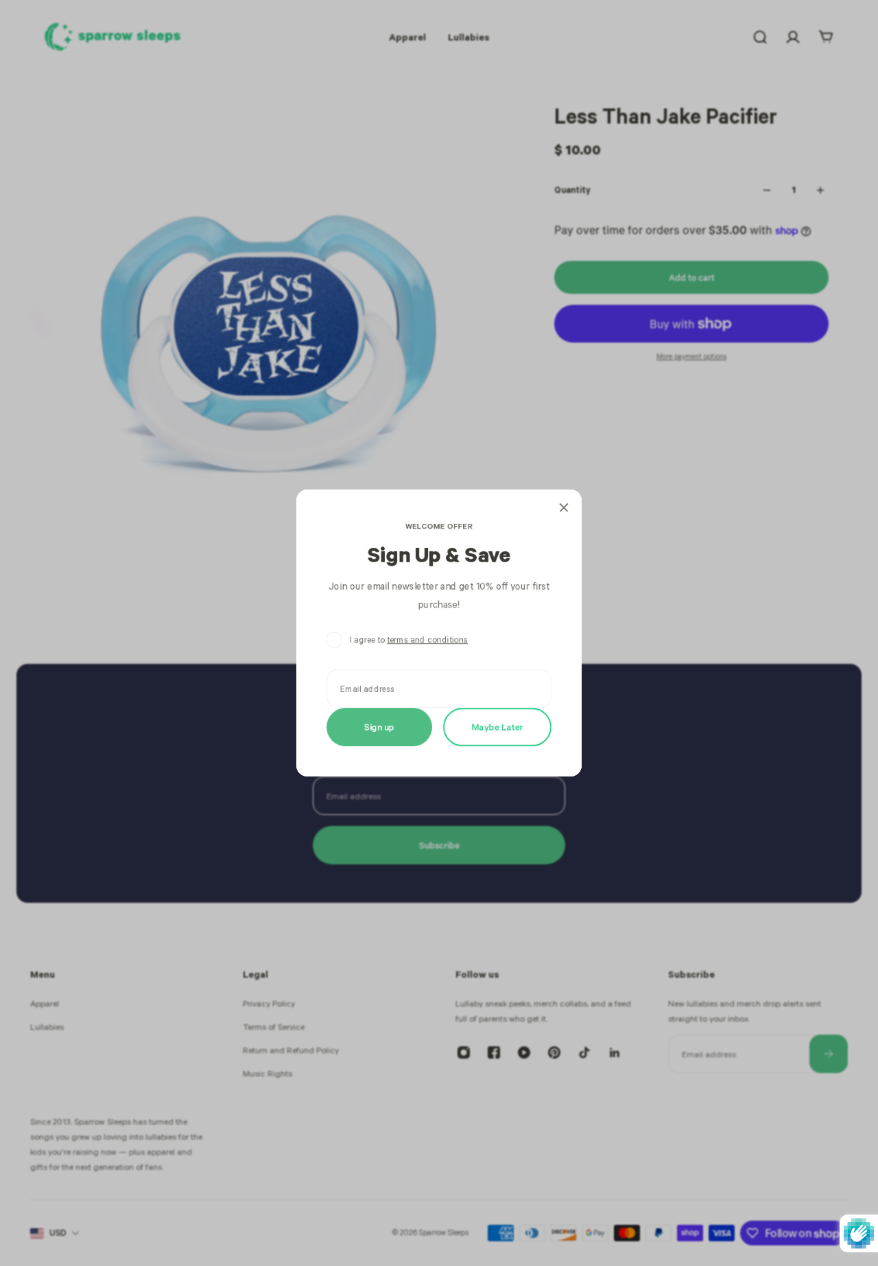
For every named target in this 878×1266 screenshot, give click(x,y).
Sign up (379, 727)
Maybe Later (497, 727)
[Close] (563, 507)
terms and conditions (427, 639)
